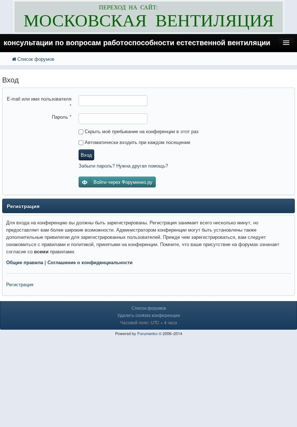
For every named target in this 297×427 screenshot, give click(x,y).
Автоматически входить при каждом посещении (136, 142)
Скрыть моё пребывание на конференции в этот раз (140, 131)
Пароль (61, 116)
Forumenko (147, 333)
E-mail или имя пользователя (39, 102)
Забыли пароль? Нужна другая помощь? (123, 165)
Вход (86, 154)
